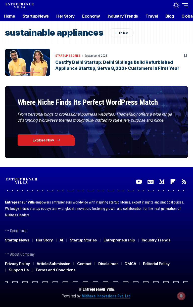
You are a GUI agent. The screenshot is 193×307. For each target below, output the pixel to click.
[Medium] (162, 181)
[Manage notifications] (181, 296)
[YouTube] (138, 181)
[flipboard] (173, 181)
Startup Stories (67, 56)
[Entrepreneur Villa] (19, 5)
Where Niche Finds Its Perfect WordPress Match (88, 102)
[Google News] (150, 181)
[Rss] (184, 181)
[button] (165, 5)
